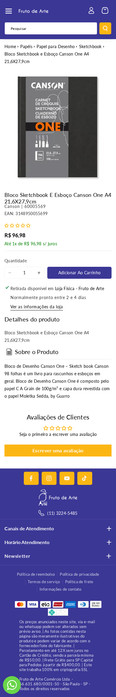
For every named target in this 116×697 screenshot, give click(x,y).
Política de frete (79, 581)
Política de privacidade (79, 574)
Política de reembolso (36, 574)
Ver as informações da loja (36, 306)
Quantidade (15, 260)
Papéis (26, 46)
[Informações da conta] (91, 10)
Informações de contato (60, 589)
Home (10, 46)
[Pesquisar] (105, 28)
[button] (8, 11)
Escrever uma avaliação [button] (58, 450)
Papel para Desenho (56, 46)
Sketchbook (90, 46)
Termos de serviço (44, 581)
